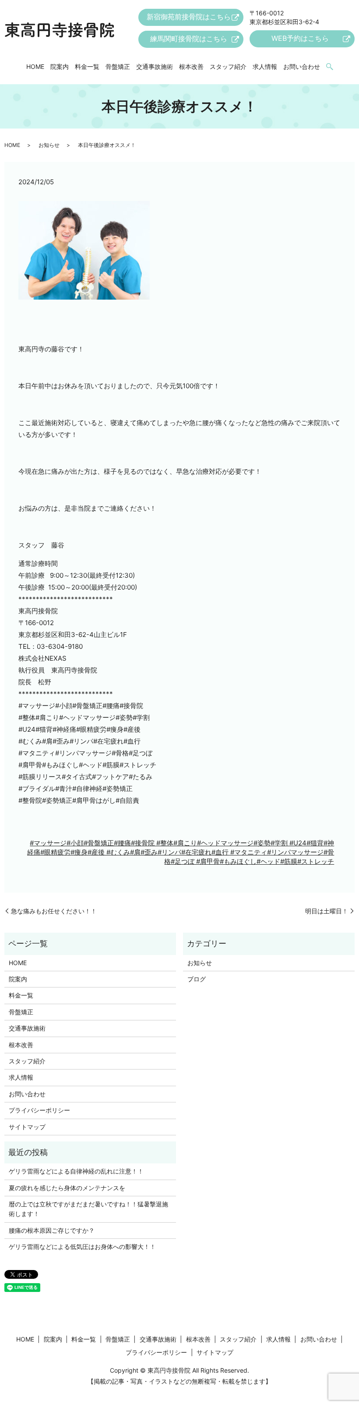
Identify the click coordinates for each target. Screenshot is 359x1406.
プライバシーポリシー (39, 1110)
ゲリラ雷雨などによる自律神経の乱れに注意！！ (76, 1171)
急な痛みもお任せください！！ (54, 911)
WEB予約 (300, 38)
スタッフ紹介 (228, 66)
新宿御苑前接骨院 (189, 16)
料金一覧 (87, 66)
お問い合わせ (301, 66)
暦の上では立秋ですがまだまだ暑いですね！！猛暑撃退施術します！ (88, 1208)
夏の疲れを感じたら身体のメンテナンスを (67, 1187)
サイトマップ (27, 1127)
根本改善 (191, 66)
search (329, 67)
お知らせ (49, 145)
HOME (35, 66)
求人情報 (265, 66)
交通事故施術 (154, 66)
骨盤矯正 (118, 66)
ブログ (196, 979)
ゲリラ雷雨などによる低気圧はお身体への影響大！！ (82, 1246)
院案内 (59, 66)
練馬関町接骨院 (188, 38)
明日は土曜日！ (326, 911)
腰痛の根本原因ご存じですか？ (52, 1230)
